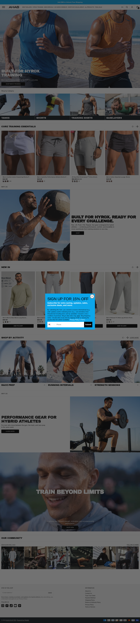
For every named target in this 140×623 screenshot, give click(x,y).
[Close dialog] (92, 296)
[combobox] (51, 324)
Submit (88, 324)
